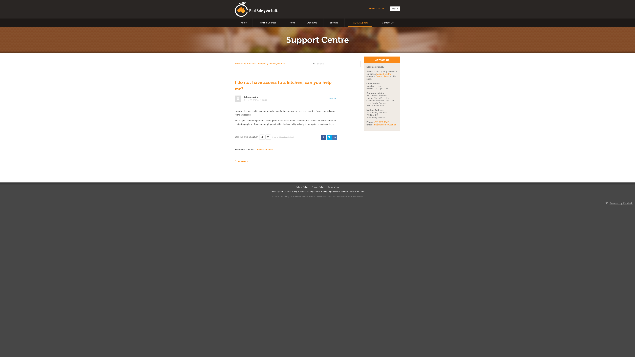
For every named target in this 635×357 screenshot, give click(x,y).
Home (243, 22)
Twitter (329, 137)
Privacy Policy (318, 187)
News (292, 22)
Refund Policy (302, 187)
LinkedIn (334, 137)
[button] (262, 137)
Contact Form (383, 76)
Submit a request (377, 8)
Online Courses (268, 22)
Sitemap (334, 22)
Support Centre (383, 74)
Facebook (323, 137)
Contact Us (388, 22)
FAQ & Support (360, 22)
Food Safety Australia (245, 63)
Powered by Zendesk (621, 203)
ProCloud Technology (353, 196)
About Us (312, 22)
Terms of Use (333, 187)
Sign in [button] (395, 8)
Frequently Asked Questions (271, 63)
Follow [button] (332, 98)
